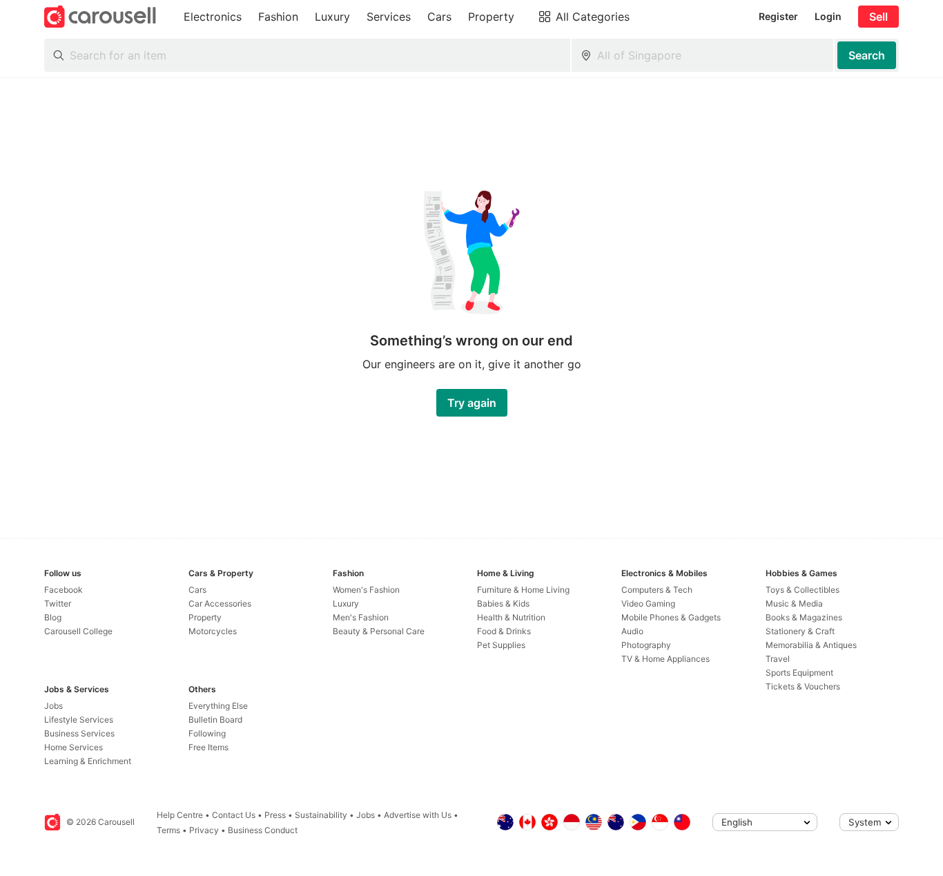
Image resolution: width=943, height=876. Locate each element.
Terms (168, 830)
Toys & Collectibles (802, 589)
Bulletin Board (215, 719)
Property (205, 617)
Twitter (57, 603)
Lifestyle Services (78, 719)
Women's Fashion (366, 589)
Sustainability (321, 815)
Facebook (63, 589)
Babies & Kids (503, 603)
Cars (197, 589)
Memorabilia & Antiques (811, 645)
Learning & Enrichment (87, 761)
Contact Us (233, 815)
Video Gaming (648, 603)
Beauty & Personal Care (379, 631)
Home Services (73, 747)
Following (207, 733)
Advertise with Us (417, 815)
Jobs (53, 706)
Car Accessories (219, 603)
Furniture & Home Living (523, 589)
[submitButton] (866, 55)
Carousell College (78, 631)
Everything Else (218, 706)
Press (275, 815)
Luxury (346, 603)
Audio (632, 631)
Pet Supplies (501, 645)
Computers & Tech (656, 589)
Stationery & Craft (800, 631)
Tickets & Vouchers (803, 686)
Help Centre (180, 815)
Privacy (204, 830)
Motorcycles (212, 631)
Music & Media (794, 603)
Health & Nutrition (511, 617)
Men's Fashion (361, 617)
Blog (52, 617)
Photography (646, 645)
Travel (778, 659)
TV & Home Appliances (665, 659)
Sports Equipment (799, 672)
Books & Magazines (804, 617)
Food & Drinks (504, 631)
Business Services (79, 733)
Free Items (208, 747)
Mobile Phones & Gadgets (671, 617)
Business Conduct (263, 830)
